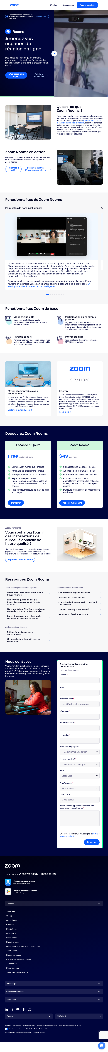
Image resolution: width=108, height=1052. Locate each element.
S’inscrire (91, 842)
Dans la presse (12, 942)
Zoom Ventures (12, 968)
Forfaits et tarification (39, 75)
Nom (62, 687)
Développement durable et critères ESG (23, 946)
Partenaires (11, 933)
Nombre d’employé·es (70, 747)
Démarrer (17, 502)
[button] (47, 294)
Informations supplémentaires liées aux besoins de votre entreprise (77, 807)
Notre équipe (11, 920)
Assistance (11, 1000)
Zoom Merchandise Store (17, 972)
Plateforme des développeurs (18, 959)
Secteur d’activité (68, 759)
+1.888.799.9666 (28, 874)
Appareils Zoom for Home (20, 559)
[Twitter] (12, 1009)
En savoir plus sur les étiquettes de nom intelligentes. (49, 285)
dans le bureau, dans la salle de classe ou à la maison (79, 121)
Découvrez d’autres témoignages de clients (38, 169)
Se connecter (68, 5)
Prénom (64, 675)
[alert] (27, 16)
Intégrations (11, 929)
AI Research (11, 964)
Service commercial (15, 991)
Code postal (65, 794)
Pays (62, 770)
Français (10, 1016)
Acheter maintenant (72, 502)
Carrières (10, 924)
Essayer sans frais (87, 5)
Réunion (53, 5)
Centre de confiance (29, 1025)
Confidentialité (17, 1025)
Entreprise (65, 735)
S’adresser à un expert (16, 75)
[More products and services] (102, 5)
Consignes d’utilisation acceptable (47, 1025)
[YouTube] (17, 1009)
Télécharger (11, 983)
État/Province (66, 783)
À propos (10, 904)
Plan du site (48, 1029)
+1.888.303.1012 (47, 874)
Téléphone (65, 711)
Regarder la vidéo (15, 169)
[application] (81, 53)
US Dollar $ (61, 1016)
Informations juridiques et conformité (70, 1025)
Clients (9, 916)
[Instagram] (29, 1009)
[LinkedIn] (6, 1009)
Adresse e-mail (67, 699)
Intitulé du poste (67, 723)
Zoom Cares (11, 950)
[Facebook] (23, 1009)
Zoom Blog (10, 911)
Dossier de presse (13, 955)
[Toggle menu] (5, 5)
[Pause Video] (102, 91)
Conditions (8, 1025)
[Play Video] (54, 54)
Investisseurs (11, 937)
